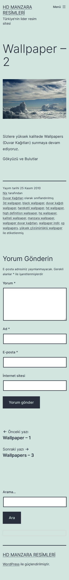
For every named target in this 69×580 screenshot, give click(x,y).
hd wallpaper (55, 208)
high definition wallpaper (20, 213)
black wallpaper (33, 203)
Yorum (9, 283)
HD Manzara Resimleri (29, 554)
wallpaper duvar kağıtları (20, 223)
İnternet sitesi (14, 376)
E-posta (10, 352)
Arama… (9, 492)
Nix (5, 193)
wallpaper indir (49, 223)
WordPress (11, 564)
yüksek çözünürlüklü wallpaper (41, 228)
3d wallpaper (12, 203)
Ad (6, 329)
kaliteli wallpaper (14, 218)
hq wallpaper (47, 213)
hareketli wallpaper (31, 208)
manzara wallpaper (41, 218)
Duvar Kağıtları (13, 198)
